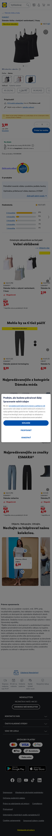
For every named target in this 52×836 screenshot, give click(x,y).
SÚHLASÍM (26, 423)
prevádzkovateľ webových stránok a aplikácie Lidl (27, 406)
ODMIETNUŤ (26, 437)
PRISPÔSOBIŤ (26, 430)
